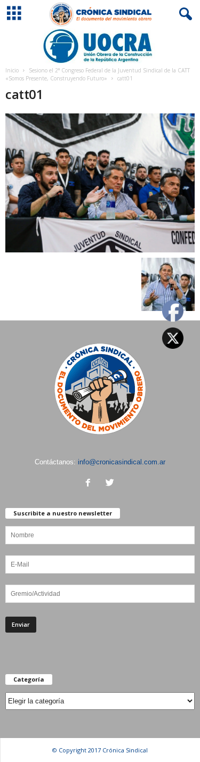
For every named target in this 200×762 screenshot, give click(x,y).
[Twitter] (111, 484)
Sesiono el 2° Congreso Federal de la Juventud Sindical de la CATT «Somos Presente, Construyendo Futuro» (97, 74)
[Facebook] (90, 484)
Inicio (12, 70)
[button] (183, 14)
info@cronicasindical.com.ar (121, 462)
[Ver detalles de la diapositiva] (100, 46)
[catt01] (100, 183)
